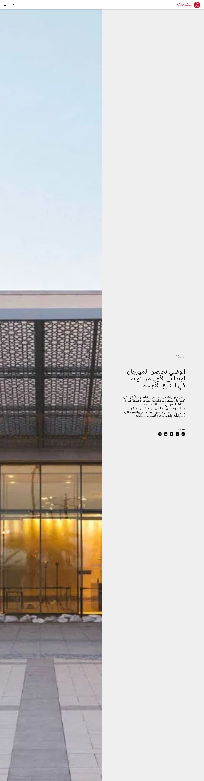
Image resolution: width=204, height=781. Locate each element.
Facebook (171, 434)
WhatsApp (160, 434)
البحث (9, 5)
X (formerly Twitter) (177, 434)
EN (13, 5)
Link (183, 434)
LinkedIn (166, 434)
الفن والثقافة (181, 357)
